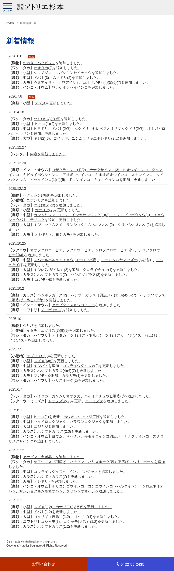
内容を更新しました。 (48, 154)
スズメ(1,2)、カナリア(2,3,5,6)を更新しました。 (73, 507)
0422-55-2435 (132, 564)
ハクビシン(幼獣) (37, 195)
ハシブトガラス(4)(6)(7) (56, 371)
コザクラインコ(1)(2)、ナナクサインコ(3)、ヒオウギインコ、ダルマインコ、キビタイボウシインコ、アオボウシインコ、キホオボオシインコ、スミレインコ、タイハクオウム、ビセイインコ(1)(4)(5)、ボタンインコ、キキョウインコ (86, 175)
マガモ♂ (40, 376)
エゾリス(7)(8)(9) (55, 331)
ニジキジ (41, 427)
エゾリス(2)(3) (38, 356)
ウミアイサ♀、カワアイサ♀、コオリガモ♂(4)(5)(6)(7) (77, 83)
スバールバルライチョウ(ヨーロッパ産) (66, 260)
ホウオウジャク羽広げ (81, 417)
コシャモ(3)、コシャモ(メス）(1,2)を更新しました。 (83, 522)
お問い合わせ (43, 564)
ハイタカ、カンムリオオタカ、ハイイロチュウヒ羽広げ (79, 396)
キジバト (41, 366)
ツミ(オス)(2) (44, 205)
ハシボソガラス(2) (85, 275)
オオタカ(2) (43, 68)
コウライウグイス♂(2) (81, 366)
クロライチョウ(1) (97, 270)
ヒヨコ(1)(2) (45, 124)
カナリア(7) (44, 210)
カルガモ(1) (71, 376)
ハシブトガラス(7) (52, 275)
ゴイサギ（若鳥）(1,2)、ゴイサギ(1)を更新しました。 (77, 517)
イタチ (32, 331)
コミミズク (94, 401)
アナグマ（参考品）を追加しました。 (53, 457)
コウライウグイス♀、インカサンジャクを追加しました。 (80, 472)
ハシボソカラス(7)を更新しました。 (66, 477)
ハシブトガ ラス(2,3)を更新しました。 (68, 431)
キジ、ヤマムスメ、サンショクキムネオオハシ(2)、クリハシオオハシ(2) (92, 225)
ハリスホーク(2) (65, 380)
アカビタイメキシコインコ (73, 305)
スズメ (40, 103)
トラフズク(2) (59, 401)
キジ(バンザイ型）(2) (51, 270)
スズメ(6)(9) (43, 361)
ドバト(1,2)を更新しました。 (57, 512)
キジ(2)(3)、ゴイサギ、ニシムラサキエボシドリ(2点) (76, 138)
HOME (10, 22)
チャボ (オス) (52, 310)
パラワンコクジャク (86, 422)
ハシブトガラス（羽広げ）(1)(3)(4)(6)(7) (103, 295)
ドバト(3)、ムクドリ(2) (53, 78)
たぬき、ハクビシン (39, 63)
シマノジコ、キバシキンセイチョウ (62, 73)
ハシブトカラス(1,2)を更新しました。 (68, 526)
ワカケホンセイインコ (70, 87)
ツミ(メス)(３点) (47, 119)
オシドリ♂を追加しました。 (57, 481)
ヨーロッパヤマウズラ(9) (121, 260)
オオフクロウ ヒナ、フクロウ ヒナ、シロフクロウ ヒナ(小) (82, 250)
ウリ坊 (28, 326)
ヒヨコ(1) (41, 417)
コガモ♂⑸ (43, 280)
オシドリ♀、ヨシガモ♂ (54, 234)
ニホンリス (36, 200)
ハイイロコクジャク (50, 422)
